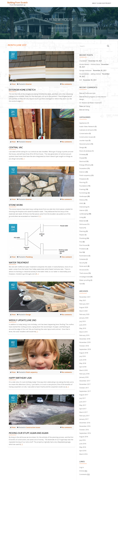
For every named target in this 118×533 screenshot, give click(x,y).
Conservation (84, 133)
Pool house (83, 245)
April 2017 (82, 409)
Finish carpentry (32, 372)
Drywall (82, 158)
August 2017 (83, 395)
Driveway (82, 154)
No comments (67, 84)
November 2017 (84, 384)
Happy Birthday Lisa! (20, 378)
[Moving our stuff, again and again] (41, 409)
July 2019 (82, 321)
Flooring (82, 182)
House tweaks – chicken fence (89, 64)
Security (82, 263)
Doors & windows (85, 151)
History (81, 200)
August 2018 (83, 353)
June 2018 (82, 360)
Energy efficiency (85, 165)
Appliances (83, 123)
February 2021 (84, 304)
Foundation (83, 186)
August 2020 (83, 307)
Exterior (29, 84)
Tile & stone (83, 273)
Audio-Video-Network (86, 126)
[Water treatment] (41, 239)
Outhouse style (90, 93)
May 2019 (82, 328)
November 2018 (84, 342)
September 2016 (85, 433)
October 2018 (84, 346)
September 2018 (85, 349)
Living (81, 217)
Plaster (81, 235)
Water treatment (19, 262)
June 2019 (82, 325)
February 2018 (84, 374)
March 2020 (83, 311)
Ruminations (83, 256)
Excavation (83, 168)
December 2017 (84, 381)
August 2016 (83, 437)
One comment (67, 257)
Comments (84, 474)
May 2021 (82, 300)
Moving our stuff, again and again (28, 433)
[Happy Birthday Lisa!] (41, 354)
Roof (81, 252)
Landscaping (83, 214)
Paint (81, 228)
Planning (82, 231)
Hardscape (83, 196)
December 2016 (84, 423)
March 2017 (83, 412)
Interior (28, 142)
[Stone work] (41, 181)
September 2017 (85, 391)
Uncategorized (84, 277)
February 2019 (84, 335)
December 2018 (84, 339)
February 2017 (84, 416)
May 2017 (82, 405)
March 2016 (83, 454)
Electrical (82, 161)
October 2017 (84, 388)
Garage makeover (85, 70)
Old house (82, 224)
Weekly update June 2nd (22, 320)
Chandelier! (83, 61)
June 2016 (82, 444)
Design (28, 315)
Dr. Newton (83, 103)
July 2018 (82, 356)
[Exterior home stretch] (41, 66)
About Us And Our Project (101, 3)
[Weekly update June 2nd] (41, 297)
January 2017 (83, 419)
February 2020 (84, 314)
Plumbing (29, 257)
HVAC (81, 203)
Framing (82, 189)
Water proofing (84, 280)
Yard (81, 284)
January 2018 (83, 377)
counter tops (83, 140)
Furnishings (83, 193)
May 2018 (82, 363)
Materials (82, 221)
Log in (81, 467)
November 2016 (84, 426)
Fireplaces (82, 179)
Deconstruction (84, 144)
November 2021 (84, 297)
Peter (14, 84)
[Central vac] (41, 124)
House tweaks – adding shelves (90, 74)
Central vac (16, 147)
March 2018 (83, 370)
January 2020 (83, 318)
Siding (88, 106)
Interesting (83, 207)
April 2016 (82, 451)
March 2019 (83, 332)
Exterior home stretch (22, 89)
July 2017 (82, 398)
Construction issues (33, 427)
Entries (83, 471)
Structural (82, 270)
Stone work (16, 205)
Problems (82, 249)
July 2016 (82, 440)
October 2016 (84, 430)
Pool (81, 242)
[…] (22, 101)
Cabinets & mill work (86, 130)
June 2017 (82, 402)
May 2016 (82, 447)
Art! (80, 80)
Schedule (82, 259)
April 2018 (82, 367)
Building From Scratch (17, 2)
